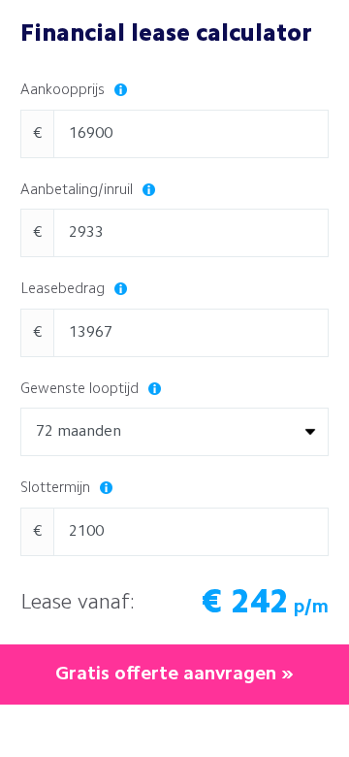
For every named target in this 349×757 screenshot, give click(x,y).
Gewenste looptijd (81, 389)
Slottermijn (57, 488)
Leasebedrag (64, 289)
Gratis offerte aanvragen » (174, 674)
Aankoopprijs (64, 90)
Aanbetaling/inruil (78, 190)
